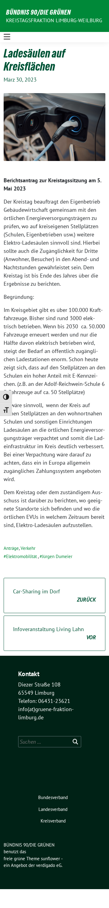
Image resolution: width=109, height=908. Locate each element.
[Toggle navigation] (7, 37)
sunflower (50, 858)
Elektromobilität (21, 556)
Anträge (11, 548)
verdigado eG (48, 865)
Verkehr (28, 548)
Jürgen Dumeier (57, 556)
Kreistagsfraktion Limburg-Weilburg (54, 20)
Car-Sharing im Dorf (54, 595)
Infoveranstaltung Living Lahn (54, 633)
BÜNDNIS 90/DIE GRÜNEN (38, 12)
